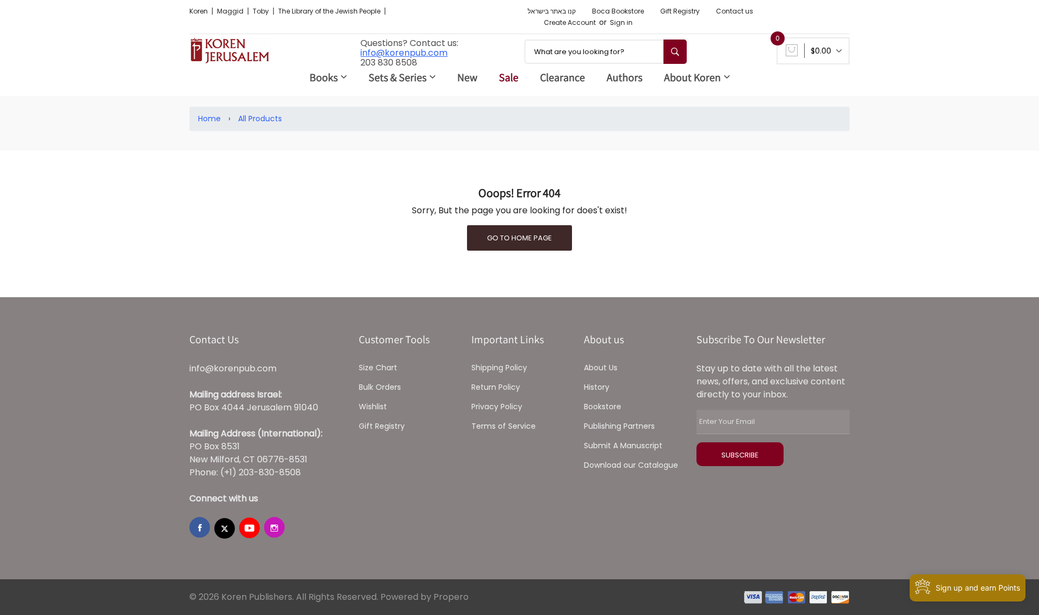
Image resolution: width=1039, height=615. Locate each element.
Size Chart (378, 367)
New (467, 77)
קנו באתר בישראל (552, 11)
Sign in (621, 22)
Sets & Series (397, 77)
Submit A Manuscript (623, 445)
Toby (262, 11)
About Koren (692, 77)
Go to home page (519, 238)
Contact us (734, 11)
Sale (508, 77)
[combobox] (605, 52)
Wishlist (373, 406)
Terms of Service (503, 426)
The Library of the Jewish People (330, 11)
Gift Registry (680, 11)
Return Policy (495, 387)
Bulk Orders (380, 387)
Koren (199, 11)
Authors (624, 77)
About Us (600, 367)
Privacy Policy (496, 406)
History (596, 387)
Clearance (562, 77)
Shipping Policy (499, 367)
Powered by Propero (424, 597)
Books (324, 77)
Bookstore (602, 406)
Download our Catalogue (631, 465)
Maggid (231, 11)
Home (209, 118)
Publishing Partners (619, 426)
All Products (260, 118)
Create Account (570, 22)
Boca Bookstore (618, 11)
